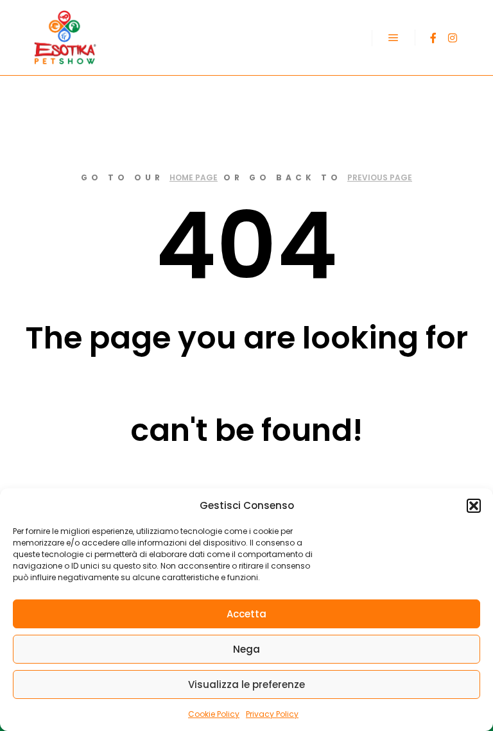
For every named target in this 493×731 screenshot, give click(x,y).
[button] (473, 505)
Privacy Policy (272, 714)
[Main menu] (393, 38)
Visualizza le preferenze (246, 684)
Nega (246, 649)
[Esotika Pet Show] (64, 37)
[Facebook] (433, 38)
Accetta (246, 614)
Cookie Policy (213, 714)
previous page (379, 177)
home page (193, 177)
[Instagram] (452, 38)
